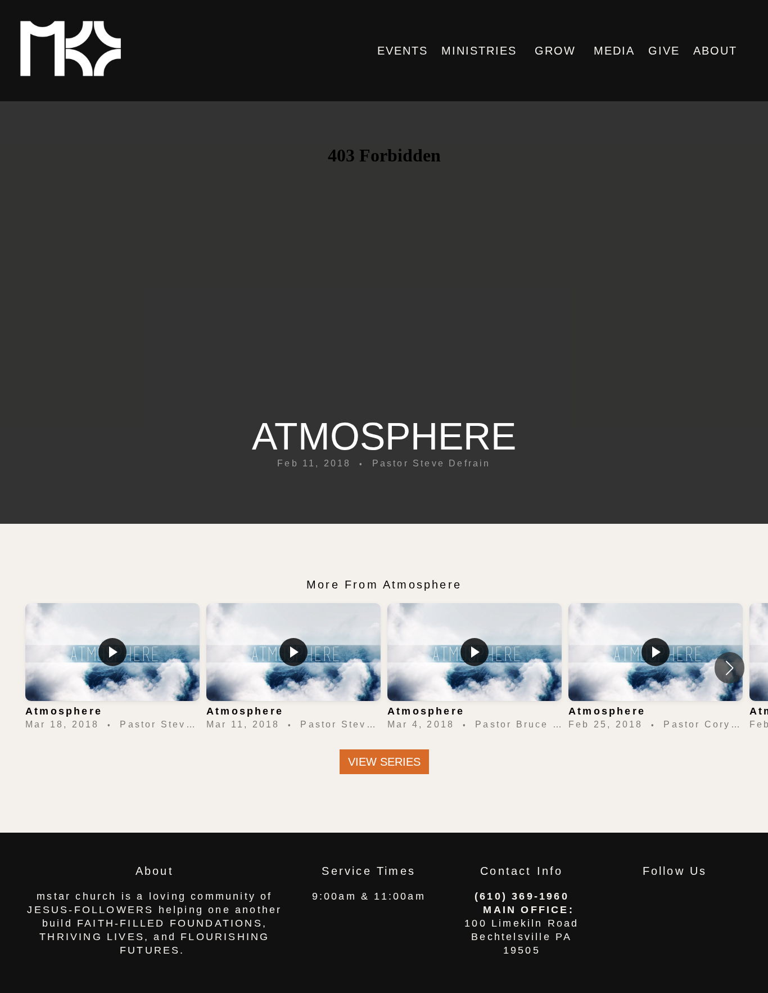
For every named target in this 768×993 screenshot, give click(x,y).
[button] (729, 667)
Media (614, 50)
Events (402, 50)
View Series (384, 762)
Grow (557, 50)
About (717, 50)
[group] (112, 668)
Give (664, 50)
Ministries (481, 50)
